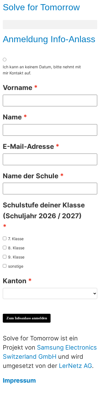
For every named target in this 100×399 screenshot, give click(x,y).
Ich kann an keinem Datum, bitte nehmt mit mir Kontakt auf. (42, 69)
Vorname (17, 88)
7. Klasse (16, 238)
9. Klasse (16, 257)
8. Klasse (16, 247)
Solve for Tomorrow (41, 7)
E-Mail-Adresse (28, 146)
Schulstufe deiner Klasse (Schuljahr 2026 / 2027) (44, 210)
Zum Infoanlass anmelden (26, 318)
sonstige (15, 266)
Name (12, 117)
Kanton (14, 281)
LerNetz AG (75, 365)
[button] (50, 24)
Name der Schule (30, 176)
